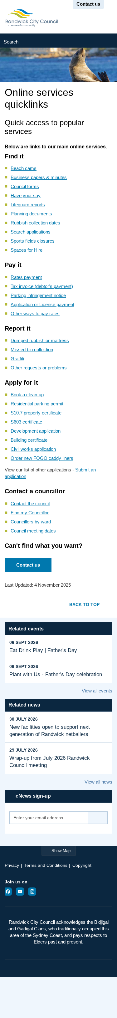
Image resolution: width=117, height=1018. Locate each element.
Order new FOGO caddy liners (42, 458)
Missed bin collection (32, 349)
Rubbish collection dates (35, 222)
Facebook (10, 891)
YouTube (22, 891)
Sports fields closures (33, 241)
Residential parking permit (37, 403)
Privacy (12, 865)
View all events (97, 690)
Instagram (34, 891)
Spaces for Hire (26, 250)
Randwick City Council (32, 18)
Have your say (26, 195)
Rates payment (26, 277)
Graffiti (17, 358)
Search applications (31, 231)
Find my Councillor (30, 512)
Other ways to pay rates (35, 313)
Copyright (81, 865)
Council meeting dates (33, 530)
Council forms (25, 186)
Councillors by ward (31, 521)
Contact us (28, 565)
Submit (105, 40)
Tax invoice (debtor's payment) (42, 286)
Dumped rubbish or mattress (40, 340)
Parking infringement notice (38, 295)
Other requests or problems (39, 367)
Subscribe (98, 817)
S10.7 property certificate (36, 412)
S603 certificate (26, 421)
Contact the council (30, 503)
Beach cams (24, 168)
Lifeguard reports (28, 204)
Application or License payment (42, 304)
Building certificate (29, 440)
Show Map (61, 850)
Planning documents (31, 213)
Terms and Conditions (45, 865)
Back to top (84, 604)
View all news (98, 781)
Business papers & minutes (39, 177)
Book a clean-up (27, 394)
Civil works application (33, 449)
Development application (36, 431)
